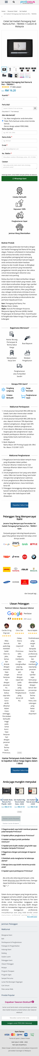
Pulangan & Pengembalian (11, 946)
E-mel (5, 145)
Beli (3, 939)
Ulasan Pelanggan (8, 964)
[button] (2, 664)
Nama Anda (7, 137)
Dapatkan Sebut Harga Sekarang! (20, 505)
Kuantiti (5, 95)
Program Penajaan (8, 971)
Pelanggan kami (7, 960)
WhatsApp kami (14, 880)
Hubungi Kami (6, 949)
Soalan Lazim (6, 957)
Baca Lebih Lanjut (32, 917)
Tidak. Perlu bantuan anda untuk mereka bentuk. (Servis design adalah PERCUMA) (19, 123)
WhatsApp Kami (20, 178)
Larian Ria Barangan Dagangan (12, 982)
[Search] (13, 2)
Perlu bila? (6, 105)
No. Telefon (7, 153)
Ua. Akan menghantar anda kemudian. (18, 118)
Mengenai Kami (7, 935)
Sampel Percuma (7, 978)
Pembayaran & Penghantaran (12, 942)
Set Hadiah (23, 11)
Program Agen (6, 975)
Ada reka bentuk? (8, 115)
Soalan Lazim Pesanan (11, 818)
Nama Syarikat (7, 129)
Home (3, 11)
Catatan (5, 162)
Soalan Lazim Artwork (11, 823)
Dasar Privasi (25, 1038)
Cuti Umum (5, 985)
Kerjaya (4, 967)
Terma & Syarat (14, 1038)
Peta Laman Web (7, 989)
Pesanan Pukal (12, 11)
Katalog (4, 953)
